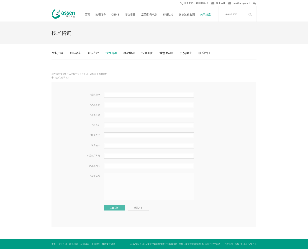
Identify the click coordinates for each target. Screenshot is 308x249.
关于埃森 (205, 14)
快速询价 (147, 53)
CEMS (115, 14)
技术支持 (106, 244)
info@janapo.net (241, 3)
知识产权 (93, 53)
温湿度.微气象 (149, 14)
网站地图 (95, 244)
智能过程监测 (187, 14)
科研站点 (168, 14)
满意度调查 (167, 53)
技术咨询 (111, 53)
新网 (113, 244)
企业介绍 (57, 53)
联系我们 (204, 53)
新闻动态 (75, 53)
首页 (87, 14)
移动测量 (130, 14)
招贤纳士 (186, 53)
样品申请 (129, 53)
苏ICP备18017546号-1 (245, 244)
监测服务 (100, 14)
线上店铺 (220, 3)
